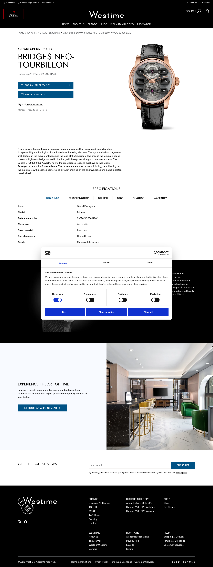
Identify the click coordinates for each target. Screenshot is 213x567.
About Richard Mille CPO (139, 502)
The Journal (95, 540)
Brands (92, 24)
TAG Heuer (95, 515)
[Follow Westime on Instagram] (19, 521)
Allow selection (106, 312)
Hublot (92, 523)
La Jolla (130, 544)
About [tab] (150, 262)
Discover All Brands (99, 502)
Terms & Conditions (81, 561)
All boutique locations (137, 536)
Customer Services (174, 544)
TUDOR (93, 506)
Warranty (160, 198)
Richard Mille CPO (122, 24)
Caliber (103, 198)
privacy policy (181, 472)
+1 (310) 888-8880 (35, 104)
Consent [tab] (63, 263)
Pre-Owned (144, 24)
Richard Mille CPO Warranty (141, 511)
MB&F (92, 511)
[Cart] (207, 11)
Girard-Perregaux (50, 32)
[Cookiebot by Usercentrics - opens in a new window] (156, 253)
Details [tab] (106, 262)
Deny (64, 312)
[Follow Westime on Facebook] (25, 521)
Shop (104, 24)
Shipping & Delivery (174, 536)
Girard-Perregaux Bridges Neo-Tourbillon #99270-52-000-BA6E (97, 32)
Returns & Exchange (174, 540)
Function (138, 198)
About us (78, 24)
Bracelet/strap (79, 198)
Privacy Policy (101, 561)
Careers (93, 548)
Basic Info (52, 198)
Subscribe (183, 465)
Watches (32, 32)
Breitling (93, 519)
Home (65, 24)
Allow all (148, 312)
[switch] (90, 300)
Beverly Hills (132, 540)
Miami (129, 548)
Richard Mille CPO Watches (140, 506)
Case (120, 198)
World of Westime (98, 544)
